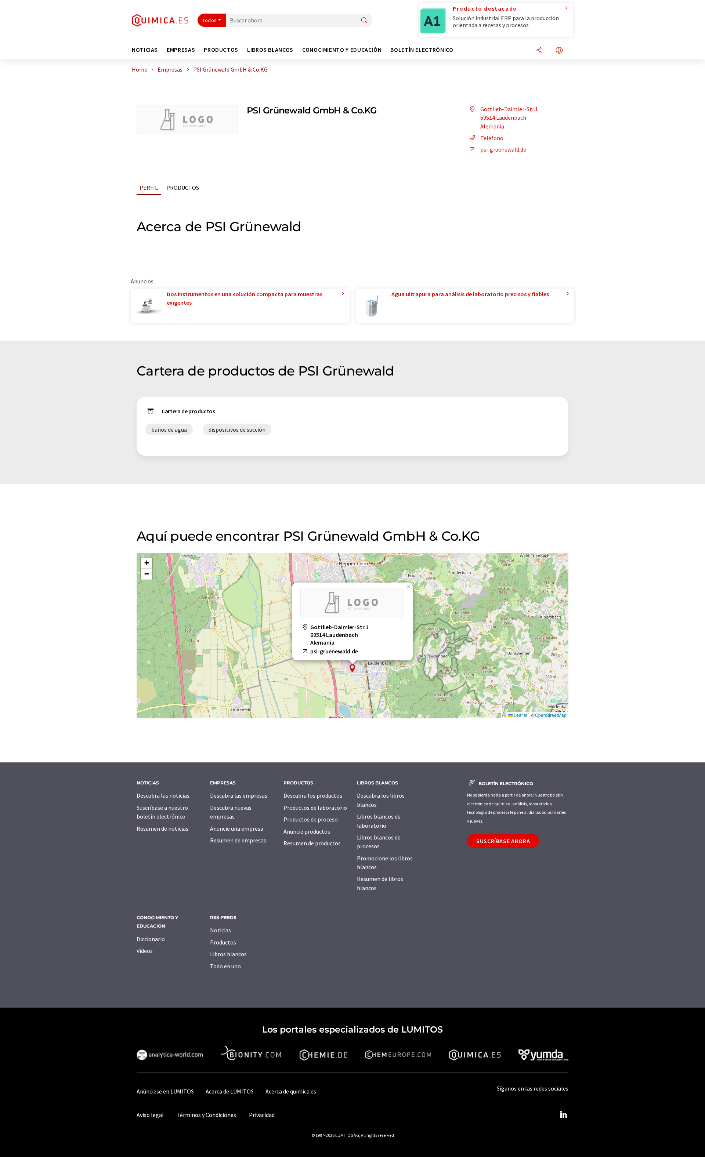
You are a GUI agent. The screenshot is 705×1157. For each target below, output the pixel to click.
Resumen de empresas (238, 840)
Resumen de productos (312, 843)
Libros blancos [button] (270, 49)
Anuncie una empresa (236, 828)
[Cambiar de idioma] (559, 51)
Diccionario (151, 939)
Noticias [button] (145, 49)
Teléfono (491, 138)
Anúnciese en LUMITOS (165, 1091)
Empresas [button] (181, 49)
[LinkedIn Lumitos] (563, 1114)
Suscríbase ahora (503, 841)
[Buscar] (364, 21)
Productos (182, 187)
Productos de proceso (310, 819)
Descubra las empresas (238, 795)
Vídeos (145, 950)
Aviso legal (150, 1114)
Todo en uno (225, 966)
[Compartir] (539, 51)
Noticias (220, 930)
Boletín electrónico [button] (421, 49)
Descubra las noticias (163, 795)
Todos (209, 20)
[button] (352, 668)
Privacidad (262, 1114)
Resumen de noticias (162, 828)
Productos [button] (221, 49)
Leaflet (520, 715)
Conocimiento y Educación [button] (342, 49)
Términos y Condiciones (206, 1114)
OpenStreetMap (551, 715)
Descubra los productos (312, 795)
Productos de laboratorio (315, 807)
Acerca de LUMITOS (230, 1091)
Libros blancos (228, 954)
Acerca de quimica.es (290, 1091)
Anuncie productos (306, 831)
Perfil (149, 187)
